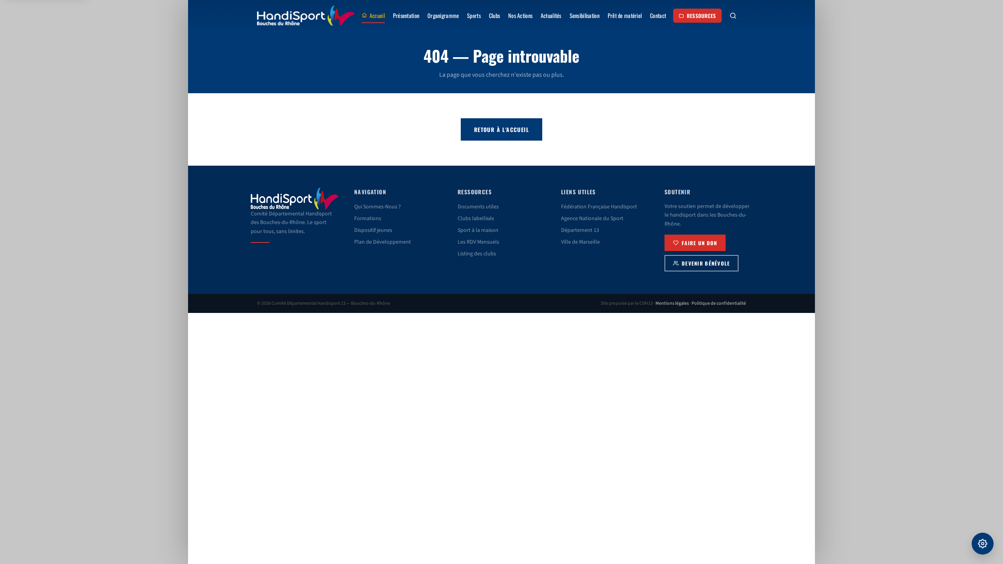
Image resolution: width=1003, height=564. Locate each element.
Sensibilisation (584, 15)
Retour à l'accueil (501, 129)
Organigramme (443, 15)
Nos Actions (520, 15)
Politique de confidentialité (719, 303)
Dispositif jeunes (373, 230)
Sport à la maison (478, 230)
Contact (658, 15)
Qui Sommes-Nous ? (377, 207)
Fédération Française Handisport (599, 207)
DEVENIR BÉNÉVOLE (706, 263)
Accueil (377, 15)
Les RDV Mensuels (478, 242)
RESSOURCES (701, 16)
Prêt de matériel (625, 15)
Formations (367, 218)
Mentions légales (672, 303)
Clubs (494, 15)
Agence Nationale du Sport (592, 218)
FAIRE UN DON (699, 243)
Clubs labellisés (476, 218)
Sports (474, 15)
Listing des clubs (477, 254)
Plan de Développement (382, 242)
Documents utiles (478, 207)
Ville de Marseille (580, 242)
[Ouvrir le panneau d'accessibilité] (983, 544)
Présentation (406, 15)
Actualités (551, 15)
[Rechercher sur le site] (733, 15)
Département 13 (580, 230)
